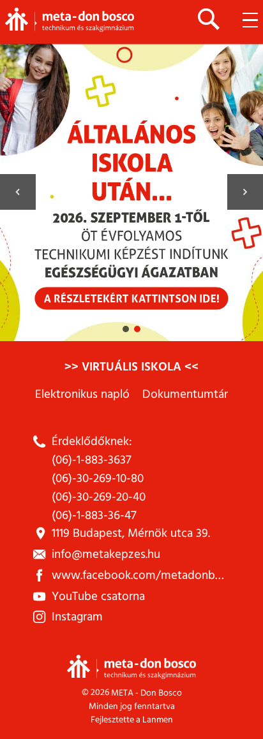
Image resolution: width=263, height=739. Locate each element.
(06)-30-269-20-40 (99, 497)
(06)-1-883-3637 (92, 460)
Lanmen (157, 719)
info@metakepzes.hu (106, 554)
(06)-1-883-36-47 (94, 515)
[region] (131, 192)
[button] (131, 192)
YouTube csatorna (98, 596)
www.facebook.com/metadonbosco (146, 575)
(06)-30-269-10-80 (98, 478)
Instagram (77, 617)
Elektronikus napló (82, 394)
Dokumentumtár (185, 394)
